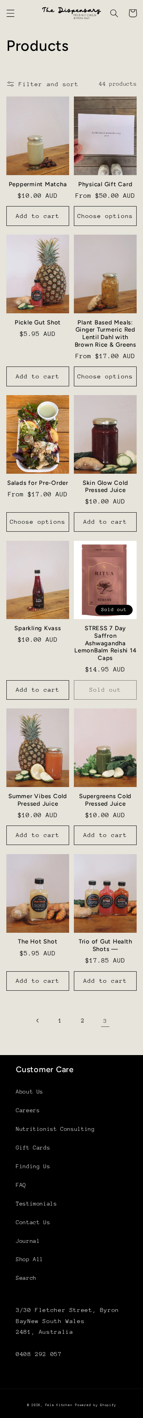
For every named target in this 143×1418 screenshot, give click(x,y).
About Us (29, 1091)
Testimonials (36, 1203)
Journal (28, 1241)
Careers (28, 1110)
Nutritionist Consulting (55, 1129)
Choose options (105, 215)
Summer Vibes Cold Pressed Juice (37, 800)
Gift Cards (33, 1147)
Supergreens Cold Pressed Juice (105, 800)
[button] (10, 13)
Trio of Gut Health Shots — (105, 945)
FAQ (21, 1185)
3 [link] (105, 1020)
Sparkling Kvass (37, 628)
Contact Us (33, 1222)
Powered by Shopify (95, 1405)
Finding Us (33, 1166)
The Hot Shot (37, 941)
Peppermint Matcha (38, 184)
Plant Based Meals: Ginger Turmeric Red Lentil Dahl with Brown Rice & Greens (105, 333)
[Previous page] (38, 1020)
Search (26, 1278)
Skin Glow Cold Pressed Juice (105, 486)
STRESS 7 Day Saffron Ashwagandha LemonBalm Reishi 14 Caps (105, 643)
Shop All (29, 1259)
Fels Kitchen (59, 1405)
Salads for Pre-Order (37, 482)
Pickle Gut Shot (38, 322)
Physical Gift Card (105, 184)
